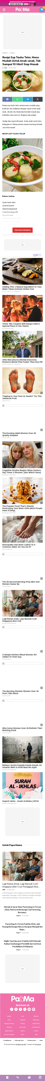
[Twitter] (20, 1009)
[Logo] (22, 9)
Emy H (18, 915)
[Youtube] (29, 1009)
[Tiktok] (24, 1009)
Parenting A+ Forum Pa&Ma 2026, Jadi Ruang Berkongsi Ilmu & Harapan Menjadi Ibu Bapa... (22, 927)
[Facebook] (11, 1009)
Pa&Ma (4, 53)
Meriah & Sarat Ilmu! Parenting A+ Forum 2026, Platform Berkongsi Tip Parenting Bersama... (22, 910)
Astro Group (38, 1044)
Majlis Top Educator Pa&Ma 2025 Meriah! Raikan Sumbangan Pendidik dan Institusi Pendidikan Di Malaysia (22, 944)
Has (5, 68)
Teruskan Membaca (22, 230)
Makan (12, 53)
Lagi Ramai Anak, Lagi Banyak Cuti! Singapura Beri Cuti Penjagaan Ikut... (20, 885)
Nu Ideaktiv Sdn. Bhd (21, 1044)
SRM (3, 889)
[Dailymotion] (33, 1009)
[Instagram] (16, 1009)
